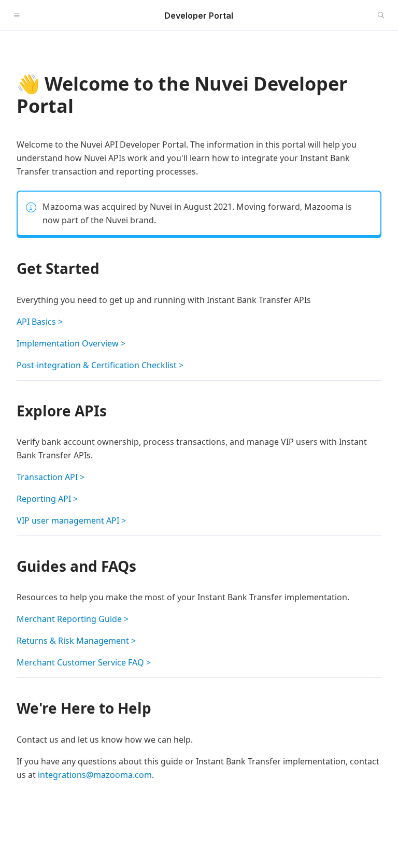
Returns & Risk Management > (76, 640)
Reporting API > (47, 498)
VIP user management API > (71, 520)
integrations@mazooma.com (95, 774)
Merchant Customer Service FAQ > (84, 662)
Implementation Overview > (71, 343)
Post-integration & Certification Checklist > (100, 365)
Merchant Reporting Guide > (73, 619)
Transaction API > (50, 477)
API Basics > (40, 321)
